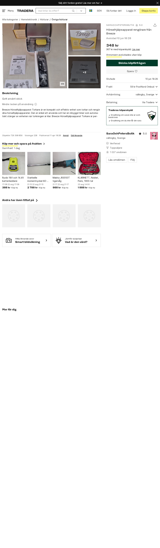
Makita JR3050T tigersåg (61, 179)
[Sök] (73, 10)
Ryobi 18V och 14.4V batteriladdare (13, 179)
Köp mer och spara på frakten (22, 143)
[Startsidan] (25, 10)
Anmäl (66, 135)
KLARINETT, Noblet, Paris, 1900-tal (88, 179)
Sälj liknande (76, 135)
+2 (84, 72)
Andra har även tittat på (20, 200)
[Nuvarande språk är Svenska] (90, 10)
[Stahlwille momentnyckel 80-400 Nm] (38, 163)
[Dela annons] (155, 25)
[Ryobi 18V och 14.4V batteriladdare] (13, 163)
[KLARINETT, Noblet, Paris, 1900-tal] (89, 163)
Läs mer (136, 49)
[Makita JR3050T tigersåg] (64, 163)
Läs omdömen (116, 159)
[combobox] (56, 10)
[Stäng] (157, 3)
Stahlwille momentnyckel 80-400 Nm (37, 179)
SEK (99, 10)
